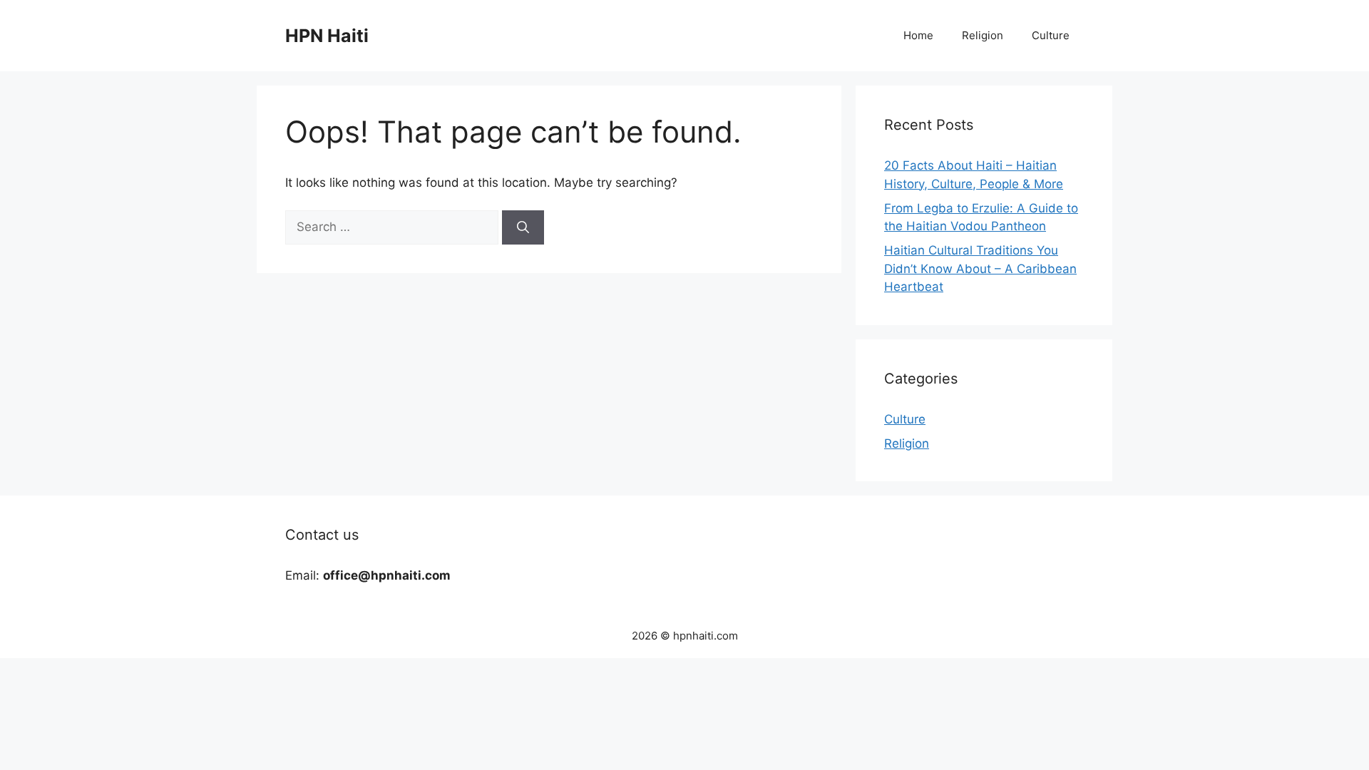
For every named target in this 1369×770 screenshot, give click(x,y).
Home (918, 35)
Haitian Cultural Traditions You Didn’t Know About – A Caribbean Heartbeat (980, 268)
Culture (1051, 35)
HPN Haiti (327, 35)
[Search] (523, 227)
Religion (982, 35)
